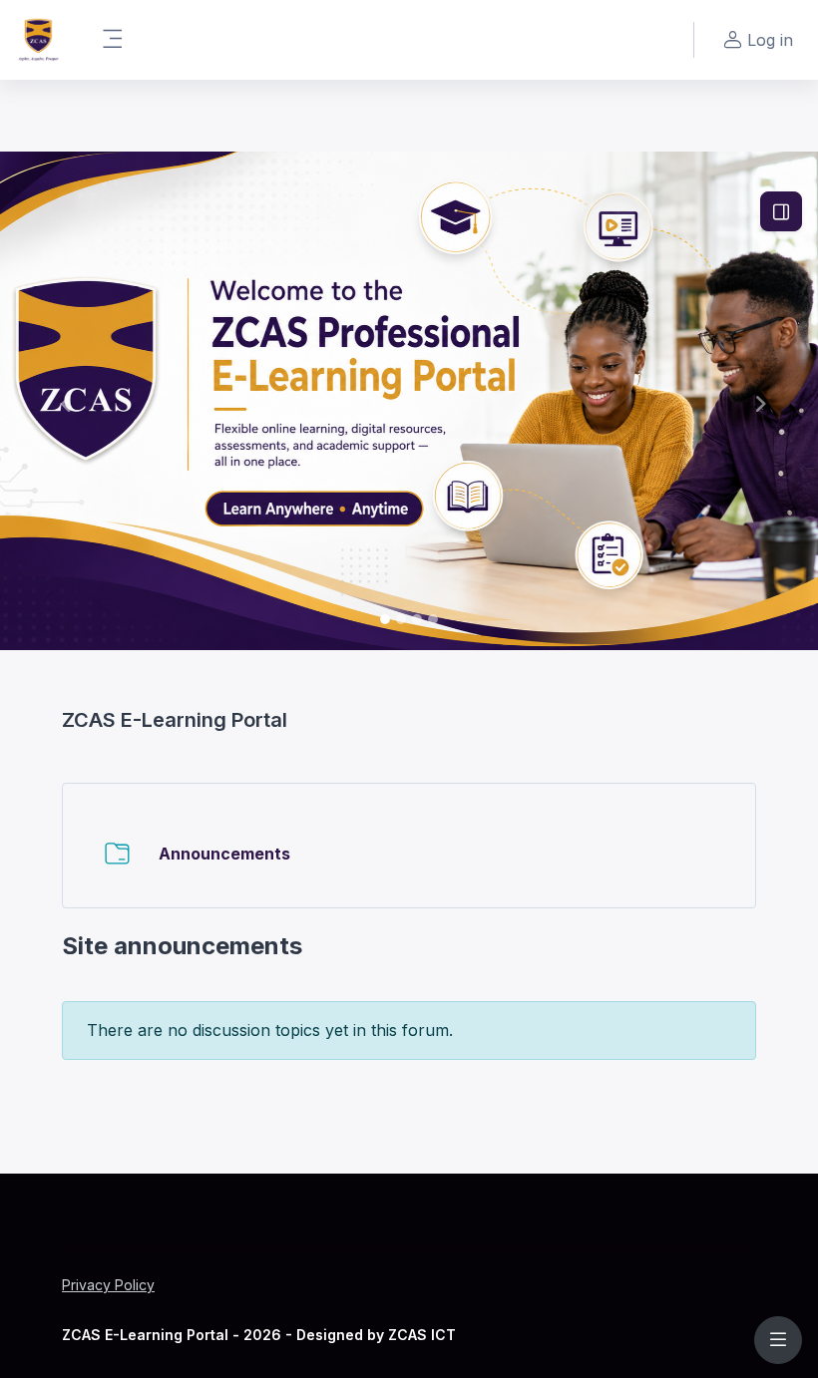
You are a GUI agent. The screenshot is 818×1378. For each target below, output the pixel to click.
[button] (61, 401)
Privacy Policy (108, 1284)
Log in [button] (770, 40)
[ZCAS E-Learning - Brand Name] (38, 40)
